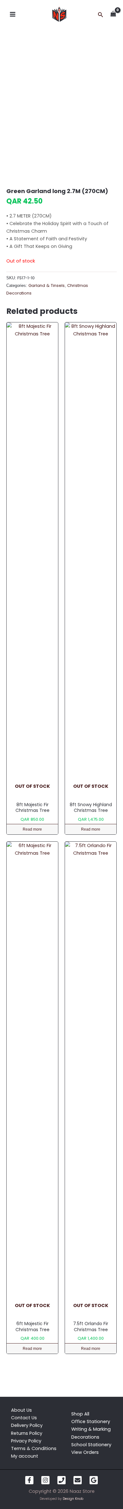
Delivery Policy (27, 1425)
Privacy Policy (26, 1441)
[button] (100, 15)
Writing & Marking (91, 1429)
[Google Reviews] (94, 1480)
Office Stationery (90, 1421)
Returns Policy (26, 1433)
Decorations (85, 1437)
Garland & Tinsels (46, 285)
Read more (32, 829)
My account (24, 1456)
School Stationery (91, 1444)
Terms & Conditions (33, 1448)
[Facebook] (29, 1480)
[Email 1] (77, 1480)
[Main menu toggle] (12, 14)
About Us (21, 1410)
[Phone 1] (61, 1480)
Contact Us (24, 1418)
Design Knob (73, 1498)
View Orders (85, 1452)
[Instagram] (45, 1480)
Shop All (80, 1414)
